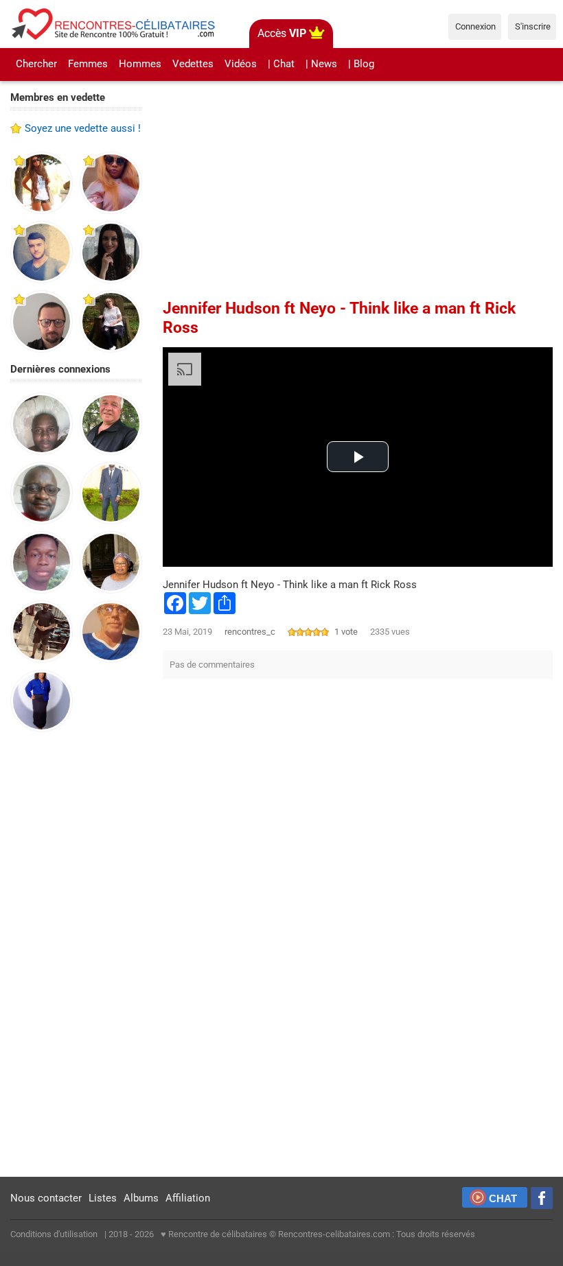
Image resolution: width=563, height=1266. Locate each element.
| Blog (361, 64)
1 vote (346, 631)
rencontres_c (250, 631)
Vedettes (193, 64)
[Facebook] (542, 1198)
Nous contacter (46, 1198)
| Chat (281, 64)
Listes (103, 1198)
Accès (281, 33)
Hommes (140, 64)
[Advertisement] (76, 955)
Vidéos (241, 64)
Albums (141, 1198)
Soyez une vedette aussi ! (83, 128)
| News (321, 64)
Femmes (88, 64)
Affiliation (187, 1198)
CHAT (503, 1198)
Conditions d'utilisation (53, 1234)
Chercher (36, 64)
